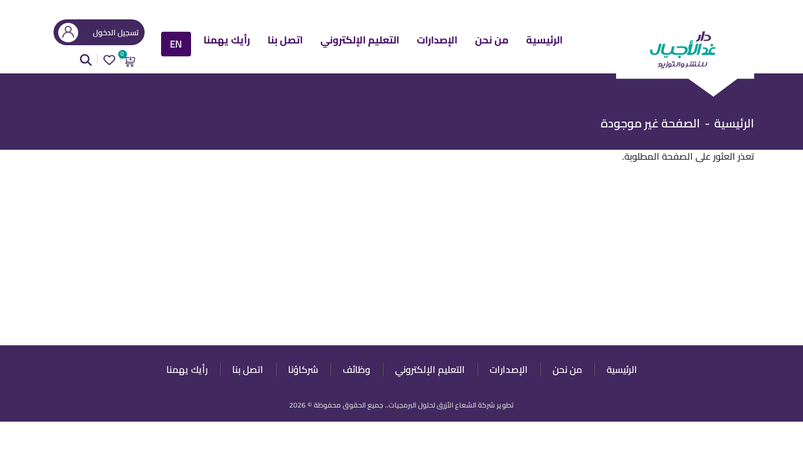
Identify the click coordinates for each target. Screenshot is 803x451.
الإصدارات (437, 41)
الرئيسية (544, 41)
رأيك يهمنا (226, 41)
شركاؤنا (303, 369)
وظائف (356, 369)
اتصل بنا (285, 41)
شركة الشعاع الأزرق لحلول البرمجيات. (441, 405)
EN (176, 44)
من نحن (491, 41)
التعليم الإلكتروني (359, 41)
